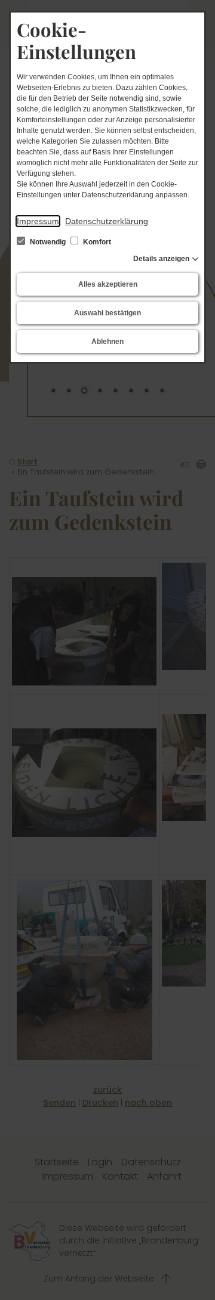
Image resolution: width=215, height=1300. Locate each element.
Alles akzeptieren (107, 284)
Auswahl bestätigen (107, 313)
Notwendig (47, 242)
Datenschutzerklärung (106, 221)
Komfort (96, 242)
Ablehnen (107, 341)
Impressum (38, 221)
